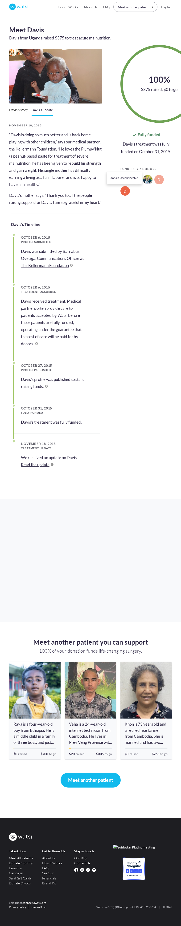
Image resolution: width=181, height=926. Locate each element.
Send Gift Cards (20, 878)
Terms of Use (38, 907)
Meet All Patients (21, 858)
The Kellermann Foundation (45, 265)
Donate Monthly (21, 863)
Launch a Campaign (16, 870)
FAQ (106, 7)
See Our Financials (49, 875)
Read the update (35, 464)
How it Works (68, 7)
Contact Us (82, 863)
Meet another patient (133, 7)
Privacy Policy (17, 907)
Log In (165, 7)
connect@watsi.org (34, 902)
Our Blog (80, 858)
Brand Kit (49, 883)
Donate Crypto (20, 883)
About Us (90, 7)
